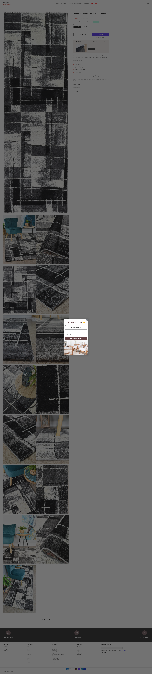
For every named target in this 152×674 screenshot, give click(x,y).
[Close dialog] (87, 320)
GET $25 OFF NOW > (76, 338)
